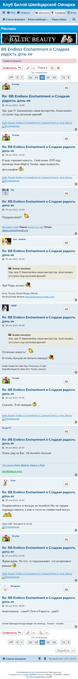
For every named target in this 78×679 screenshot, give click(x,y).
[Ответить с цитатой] (66, 87)
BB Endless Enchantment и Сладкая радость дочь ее (35, 51)
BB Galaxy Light (10, 227)
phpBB (32, 674)
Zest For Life (36, 227)
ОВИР (14, 305)
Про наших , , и (23, 465)
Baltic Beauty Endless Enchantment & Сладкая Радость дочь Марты (37, 122)
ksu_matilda (19, 239)
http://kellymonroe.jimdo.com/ (39, 296)
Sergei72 (6, 428)
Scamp (15, 84)
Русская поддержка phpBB (39, 677)
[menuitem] (11, 12)
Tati (12, 190)
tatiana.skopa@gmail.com (15, 230)
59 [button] (36, 77)
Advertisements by (25, 672)
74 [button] (63, 77)
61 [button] (48, 77)
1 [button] (22, 77)
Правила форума (12, 61)
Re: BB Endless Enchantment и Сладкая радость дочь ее (36, 98)
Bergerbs (15, 586)
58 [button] (30, 77)
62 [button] (54, 77)
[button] (11, 77)
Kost (13, 480)
